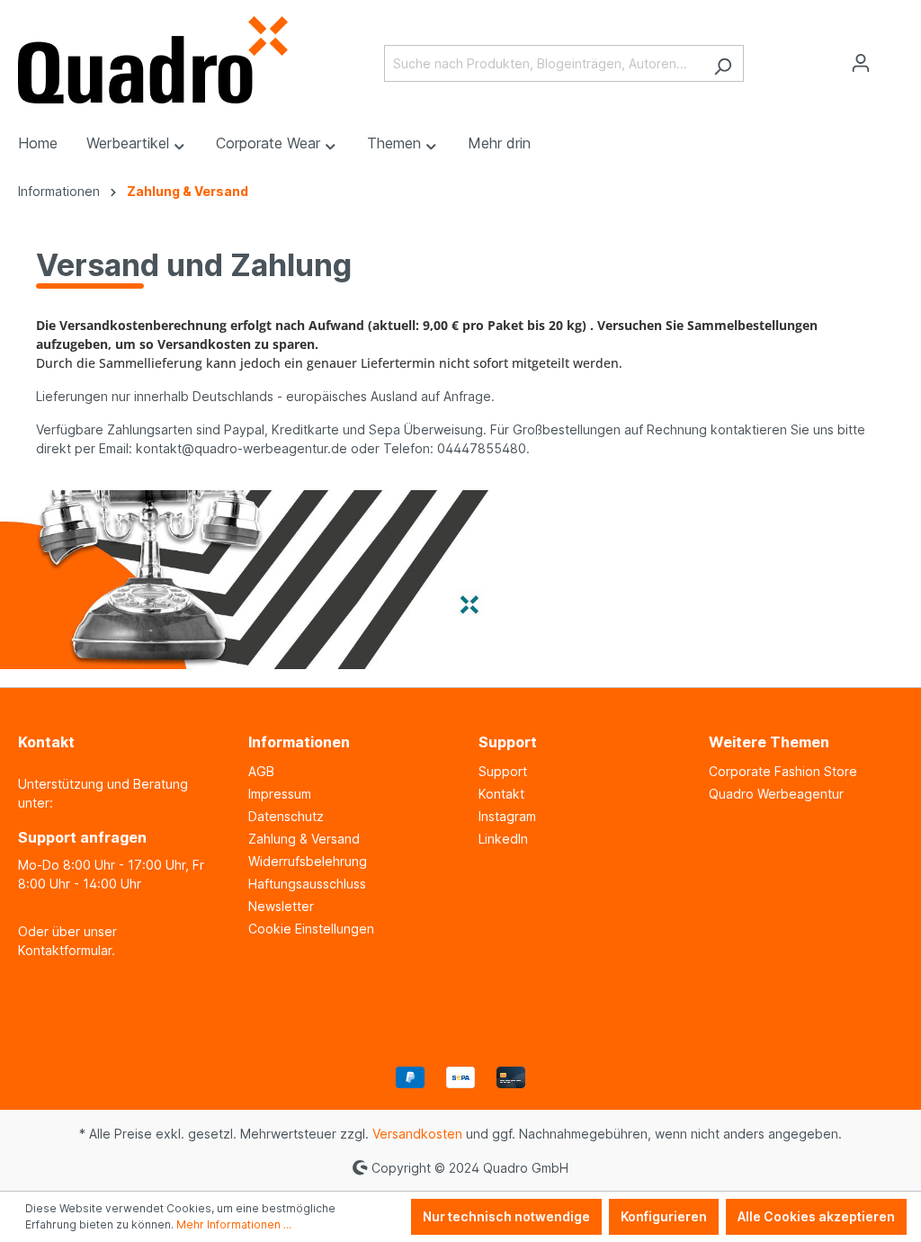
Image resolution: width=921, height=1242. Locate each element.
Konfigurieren (664, 1216)
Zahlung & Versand (304, 838)
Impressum (279, 793)
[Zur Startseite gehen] (153, 59)
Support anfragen (82, 837)
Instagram (507, 816)
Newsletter (281, 906)
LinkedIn (503, 838)
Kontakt (501, 793)
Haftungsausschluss (307, 883)
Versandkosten (417, 1133)
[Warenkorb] (892, 57)
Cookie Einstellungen (311, 928)
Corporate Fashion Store (783, 771)
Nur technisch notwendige (506, 1216)
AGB (261, 771)
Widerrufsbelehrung (307, 861)
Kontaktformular (65, 950)
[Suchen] (723, 63)
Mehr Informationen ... (233, 1224)
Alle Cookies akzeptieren (816, 1216)
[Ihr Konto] (860, 63)
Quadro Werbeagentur (776, 793)
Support (502, 771)
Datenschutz (286, 816)
